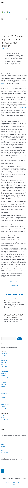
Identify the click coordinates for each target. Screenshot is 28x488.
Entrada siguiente (14, 285)
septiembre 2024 (5, 380)
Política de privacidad (7, 482)
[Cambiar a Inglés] (4, 12)
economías (4, 83)
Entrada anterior (14, 282)
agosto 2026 (4, 353)
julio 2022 (3, 395)
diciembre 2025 (4, 371)
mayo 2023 (4, 391)
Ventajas (3, 446)
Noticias (3, 417)
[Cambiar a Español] (10, 12)
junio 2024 (3, 382)
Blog (2, 415)
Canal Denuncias (4, 452)
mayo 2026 (4, 360)
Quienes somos (4, 443)
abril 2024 (3, 384)
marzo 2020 (4, 400)
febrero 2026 (4, 366)
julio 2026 (3, 355)
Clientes (2, 444)
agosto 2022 (4, 393)
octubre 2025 (4, 375)
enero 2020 (4, 402)
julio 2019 (3, 408)
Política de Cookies (17, 482)
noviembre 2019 (5, 404)
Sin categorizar (4, 419)
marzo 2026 (4, 364)
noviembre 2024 (5, 377)
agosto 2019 (4, 406)
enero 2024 (4, 389)
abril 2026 (3, 362)
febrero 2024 (4, 386)
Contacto (3, 453)
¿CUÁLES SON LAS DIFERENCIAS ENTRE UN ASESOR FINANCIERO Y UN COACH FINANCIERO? (14, 316)
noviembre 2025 (5, 373)
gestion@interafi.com (5, 464)
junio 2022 (3, 397)
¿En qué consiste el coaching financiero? (12, 299)
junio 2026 (3, 358)
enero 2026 (4, 369)
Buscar (19, 338)
